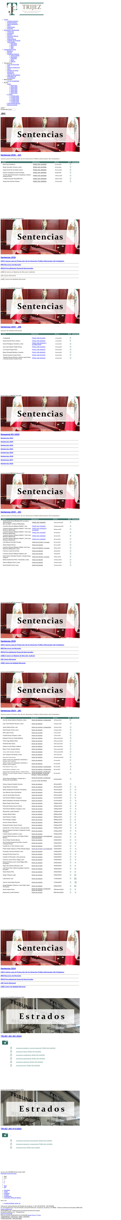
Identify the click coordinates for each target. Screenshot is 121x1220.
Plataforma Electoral (13, 54)
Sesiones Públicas (12, 36)
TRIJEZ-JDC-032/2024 (37, 831)
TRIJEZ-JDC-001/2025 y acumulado (40, 556)
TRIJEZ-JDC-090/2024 (37, 723)
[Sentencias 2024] (40, 965)
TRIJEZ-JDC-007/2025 (37, 553)
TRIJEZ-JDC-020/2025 (39, 536)
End (5, 1187)
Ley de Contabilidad (13, 81)
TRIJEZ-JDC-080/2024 (37, 763)
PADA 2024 (14, 90)
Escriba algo (4, 109)
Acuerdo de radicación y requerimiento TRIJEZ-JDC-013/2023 (34, 1144)
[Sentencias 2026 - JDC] (40, 151)
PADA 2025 (14, 91)
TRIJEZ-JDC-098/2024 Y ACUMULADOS (41, 720)
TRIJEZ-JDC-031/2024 (37, 843)
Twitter (6, 1191)
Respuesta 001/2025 (10, 434)
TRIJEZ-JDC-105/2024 (37, 738)
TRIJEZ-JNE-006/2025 (38, 341)
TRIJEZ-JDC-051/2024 (37, 795)
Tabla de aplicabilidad (13, 75)
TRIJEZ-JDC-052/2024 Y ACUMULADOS (41, 766)
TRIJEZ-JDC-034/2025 (39, 522)
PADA (9, 84)
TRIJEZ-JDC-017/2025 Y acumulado (40, 542)
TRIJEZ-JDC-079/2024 (37, 789)
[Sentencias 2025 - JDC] (40, 508)
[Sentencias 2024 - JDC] (40, 707)
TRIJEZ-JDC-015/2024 (37, 875)
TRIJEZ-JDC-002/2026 (39, 178)
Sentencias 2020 (7, 453)
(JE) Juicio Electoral (8, 659)
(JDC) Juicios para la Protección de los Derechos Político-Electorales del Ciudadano (32, 261)
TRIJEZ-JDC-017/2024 (37, 865)
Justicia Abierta (15, 55)
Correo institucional (6, 1209)
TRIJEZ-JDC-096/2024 (37, 749)
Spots (12, 60)
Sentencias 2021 (7, 449)
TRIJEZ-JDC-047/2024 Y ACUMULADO (41, 778)
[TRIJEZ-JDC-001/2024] (40, 1032)
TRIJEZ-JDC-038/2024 (37, 825)
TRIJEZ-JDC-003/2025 (37, 565)
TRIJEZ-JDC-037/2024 (37, 819)
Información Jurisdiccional (11, 30)
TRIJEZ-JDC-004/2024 (37, 886)
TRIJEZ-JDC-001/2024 (11, 1036)
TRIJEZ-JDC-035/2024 (37, 872)
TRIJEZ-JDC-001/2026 (39, 175)
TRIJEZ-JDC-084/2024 (37, 757)
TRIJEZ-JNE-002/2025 (38, 358)
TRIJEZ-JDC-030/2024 (37, 878)
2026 (12, 48)
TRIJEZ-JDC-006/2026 (39, 170)
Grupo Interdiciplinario (13, 103)
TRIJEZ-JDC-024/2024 (37, 854)
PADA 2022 (14, 87)
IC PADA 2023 (15, 99)
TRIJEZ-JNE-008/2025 (38, 352)
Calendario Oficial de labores (12, 1197)
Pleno (9, 25)
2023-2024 (14, 45)
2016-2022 (14, 43)
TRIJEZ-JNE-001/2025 (38, 338)
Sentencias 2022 (7, 445)
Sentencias (10, 31)
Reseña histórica (12, 22)
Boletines (10, 51)
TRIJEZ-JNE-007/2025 (38, 355)
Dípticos (13, 61)
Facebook (7, 1190)
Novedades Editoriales (14, 57)
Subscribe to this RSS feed (8, 1173)
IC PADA (10, 94)
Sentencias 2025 (8, 641)
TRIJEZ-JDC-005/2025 (37, 559)
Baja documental (12, 105)
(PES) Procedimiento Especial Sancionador (17, 268)
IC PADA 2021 (15, 96)
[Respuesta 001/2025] (40, 431)
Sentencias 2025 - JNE (11, 327)
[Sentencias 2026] (40, 254)
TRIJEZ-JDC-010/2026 (39, 164)
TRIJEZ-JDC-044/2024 (37, 798)
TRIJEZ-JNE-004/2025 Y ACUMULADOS (39, 343)
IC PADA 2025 (15, 102)
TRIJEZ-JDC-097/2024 (37, 741)
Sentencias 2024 (7, 438)
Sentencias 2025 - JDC (11, 512)
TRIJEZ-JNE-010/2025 (38, 347)
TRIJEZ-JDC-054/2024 (37, 792)
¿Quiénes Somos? (12, 21)
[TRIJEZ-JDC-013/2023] (40, 1125)
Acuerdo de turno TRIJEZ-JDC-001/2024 (28, 1065)
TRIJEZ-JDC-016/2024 (37, 882)
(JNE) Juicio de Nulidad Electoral (13, 663)
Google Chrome (31, 1215)
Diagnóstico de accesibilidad (11, 77)
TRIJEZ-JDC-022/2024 (37, 834)
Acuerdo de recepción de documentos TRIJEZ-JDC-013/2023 (34, 1140)
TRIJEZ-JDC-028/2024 (37, 828)
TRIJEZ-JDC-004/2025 (37, 562)
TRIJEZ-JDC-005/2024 (37, 811)
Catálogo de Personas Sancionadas (13, 41)
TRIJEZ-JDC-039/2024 (37, 814)
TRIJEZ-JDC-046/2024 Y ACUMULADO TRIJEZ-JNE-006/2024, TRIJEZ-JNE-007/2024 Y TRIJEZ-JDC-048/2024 (41, 773)
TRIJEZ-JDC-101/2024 (37, 732)
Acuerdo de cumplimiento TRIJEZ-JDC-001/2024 (30, 1055)
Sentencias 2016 (7, 463)
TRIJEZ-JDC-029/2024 (37, 846)
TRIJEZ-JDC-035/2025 (39, 181)
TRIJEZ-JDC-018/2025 (39, 539)
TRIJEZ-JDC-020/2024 (37, 859)
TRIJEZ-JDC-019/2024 (37, 822)
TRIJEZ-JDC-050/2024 (37, 784)
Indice (9, 69)
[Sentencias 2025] (40, 637)
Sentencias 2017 (7, 460)
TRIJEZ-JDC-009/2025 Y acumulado (40, 548)
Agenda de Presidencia (10, 72)
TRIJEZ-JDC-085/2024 (37, 754)
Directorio (10, 28)
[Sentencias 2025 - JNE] (40, 323)
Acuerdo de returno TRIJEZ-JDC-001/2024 (28, 1051)
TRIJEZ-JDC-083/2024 (37, 752)
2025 (12, 46)
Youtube (6, 1194)
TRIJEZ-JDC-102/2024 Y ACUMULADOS (41, 727)
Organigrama (11, 27)
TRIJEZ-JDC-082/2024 (37, 760)
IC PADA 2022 (15, 97)
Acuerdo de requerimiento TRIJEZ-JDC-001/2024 (30, 1058)
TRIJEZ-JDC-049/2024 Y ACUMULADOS (41, 769)
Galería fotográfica (12, 24)
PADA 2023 (14, 88)
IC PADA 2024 (15, 100)
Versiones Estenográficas (11, 38)
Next (5, 1186)
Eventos (9, 52)
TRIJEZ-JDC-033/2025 (39, 526)
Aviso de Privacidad (13, 64)
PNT (8, 66)
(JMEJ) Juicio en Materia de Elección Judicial (18, 656)
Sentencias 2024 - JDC (11, 711)
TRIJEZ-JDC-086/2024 (37, 746)
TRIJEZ (6, 19)
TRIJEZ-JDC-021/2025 (39, 532)
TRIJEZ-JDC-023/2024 (37, 857)
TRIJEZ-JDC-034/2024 (37, 840)
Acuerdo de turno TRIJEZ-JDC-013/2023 (28, 1147)
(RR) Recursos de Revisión (11, 265)
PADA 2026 (14, 93)
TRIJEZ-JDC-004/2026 (39, 172)
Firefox (39, 1215)
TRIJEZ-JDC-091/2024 (37, 735)
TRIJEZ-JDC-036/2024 (37, 868)
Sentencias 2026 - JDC (11, 155)
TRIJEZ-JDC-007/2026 (39, 167)
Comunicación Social (10, 49)
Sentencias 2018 (7, 456)
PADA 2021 (14, 85)
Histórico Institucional (13, 67)
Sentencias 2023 (7, 442)
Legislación (10, 33)
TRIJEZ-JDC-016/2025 (37, 545)
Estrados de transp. (13, 70)
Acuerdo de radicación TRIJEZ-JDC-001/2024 (29, 1062)
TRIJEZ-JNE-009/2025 (38, 349)
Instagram (7, 1193)
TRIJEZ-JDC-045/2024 (37, 787)
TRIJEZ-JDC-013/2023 (37, 892)
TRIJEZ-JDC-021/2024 (37, 808)
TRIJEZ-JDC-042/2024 (37, 803)
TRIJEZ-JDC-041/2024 (37, 806)
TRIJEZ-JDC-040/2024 (37, 817)
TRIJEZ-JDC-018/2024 (37, 862)
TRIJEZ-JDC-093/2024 (37, 743)
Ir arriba (12, 1203)
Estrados (9, 34)
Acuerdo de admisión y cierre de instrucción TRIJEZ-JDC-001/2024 (35, 1048)
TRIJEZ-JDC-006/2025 (37, 551)
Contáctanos (7, 1196)
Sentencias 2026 (8, 257)
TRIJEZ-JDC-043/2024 (37, 800)
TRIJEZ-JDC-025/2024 (37, 851)
